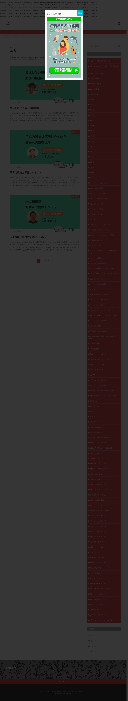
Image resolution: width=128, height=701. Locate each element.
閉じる (80, 13)
